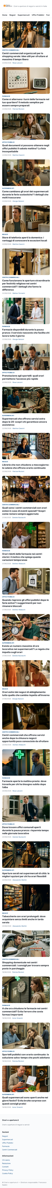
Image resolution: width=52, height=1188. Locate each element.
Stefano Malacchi (18, 564)
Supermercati (24, 15)
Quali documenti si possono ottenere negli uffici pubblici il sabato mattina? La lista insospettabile (25, 148)
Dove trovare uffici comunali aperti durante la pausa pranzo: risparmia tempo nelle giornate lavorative (25, 830)
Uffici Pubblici (38, 15)
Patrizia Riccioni (18, 109)
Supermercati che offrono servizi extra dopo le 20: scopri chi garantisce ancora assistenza (24, 421)
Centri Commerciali (10, 50)
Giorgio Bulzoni (18, 201)
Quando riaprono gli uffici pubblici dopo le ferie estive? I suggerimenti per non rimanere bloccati (25, 603)
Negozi (12, 15)
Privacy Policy (7, 1170)
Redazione (6, 1163)
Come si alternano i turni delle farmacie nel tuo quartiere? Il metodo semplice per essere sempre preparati (25, 102)
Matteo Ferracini (19, 293)
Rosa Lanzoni (17, 63)
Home (4, 15)
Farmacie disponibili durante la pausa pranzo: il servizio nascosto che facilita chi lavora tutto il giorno (25, 332)
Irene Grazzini (17, 1018)
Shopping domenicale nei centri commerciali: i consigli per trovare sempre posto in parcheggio (25, 965)
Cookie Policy (7, 1173)
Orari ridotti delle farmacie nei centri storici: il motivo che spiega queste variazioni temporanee (22, 557)
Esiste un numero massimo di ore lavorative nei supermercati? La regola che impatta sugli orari (25, 649)
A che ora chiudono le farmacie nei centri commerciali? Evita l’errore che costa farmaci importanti (24, 1011)
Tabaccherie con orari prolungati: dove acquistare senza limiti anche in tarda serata (23, 919)
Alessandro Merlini (20, 880)
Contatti (5, 1167)
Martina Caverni (18, 155)
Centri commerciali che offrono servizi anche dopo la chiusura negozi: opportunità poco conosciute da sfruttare (25, 738)
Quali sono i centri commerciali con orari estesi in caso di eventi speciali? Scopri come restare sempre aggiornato (24, 510)
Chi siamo (6, 1160)
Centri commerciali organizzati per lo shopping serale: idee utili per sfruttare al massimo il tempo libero (25, 56)
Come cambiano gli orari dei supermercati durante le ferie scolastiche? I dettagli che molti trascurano (25, 194)
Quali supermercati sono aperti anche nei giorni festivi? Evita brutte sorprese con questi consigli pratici (25, 1100)
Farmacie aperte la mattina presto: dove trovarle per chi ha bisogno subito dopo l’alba (24, 784)
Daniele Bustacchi (19, 517)
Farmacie (6, 96)
